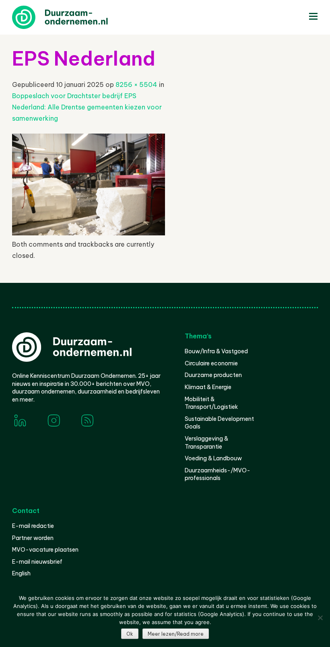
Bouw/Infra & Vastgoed (216, 351)
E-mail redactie (33, 526)
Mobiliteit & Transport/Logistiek (211, 403)
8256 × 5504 (136, 84)
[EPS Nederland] (88, 233)
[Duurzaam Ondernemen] (72, 17)
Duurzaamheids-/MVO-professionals (217, 474)
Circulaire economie (211, 363)
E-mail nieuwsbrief (37, 561)
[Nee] (320, 618)
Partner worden (33, 538)
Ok (129, 634)
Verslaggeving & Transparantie (206, 442)
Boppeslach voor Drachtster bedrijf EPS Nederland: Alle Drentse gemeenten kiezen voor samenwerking (87, 107)
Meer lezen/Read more (176, 634)
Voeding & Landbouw (213, 458)
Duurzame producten (213, 375)
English (21, 573)
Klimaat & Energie (208, 387)
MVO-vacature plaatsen (45, 549)
